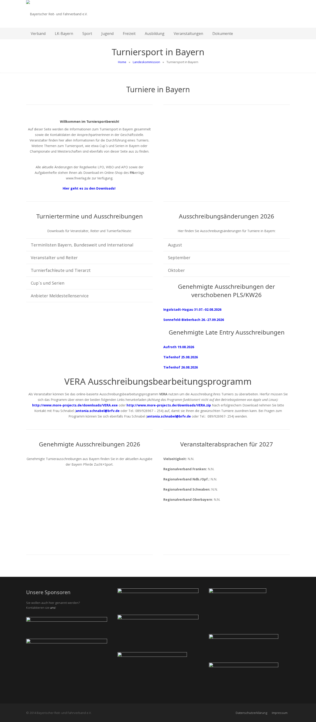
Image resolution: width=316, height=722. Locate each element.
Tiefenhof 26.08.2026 (180, 367)
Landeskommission (146, 62)
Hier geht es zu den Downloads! (89, 188)
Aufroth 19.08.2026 (178, 347)
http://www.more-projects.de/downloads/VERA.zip (169, 405)
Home (122, 62)
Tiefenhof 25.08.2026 (180, 357)
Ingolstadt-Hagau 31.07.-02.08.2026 (192, 309)
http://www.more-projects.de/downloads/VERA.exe (75, 405)
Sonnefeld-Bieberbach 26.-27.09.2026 (193, 319)
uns (52, 607)
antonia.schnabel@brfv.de (98, 411)
